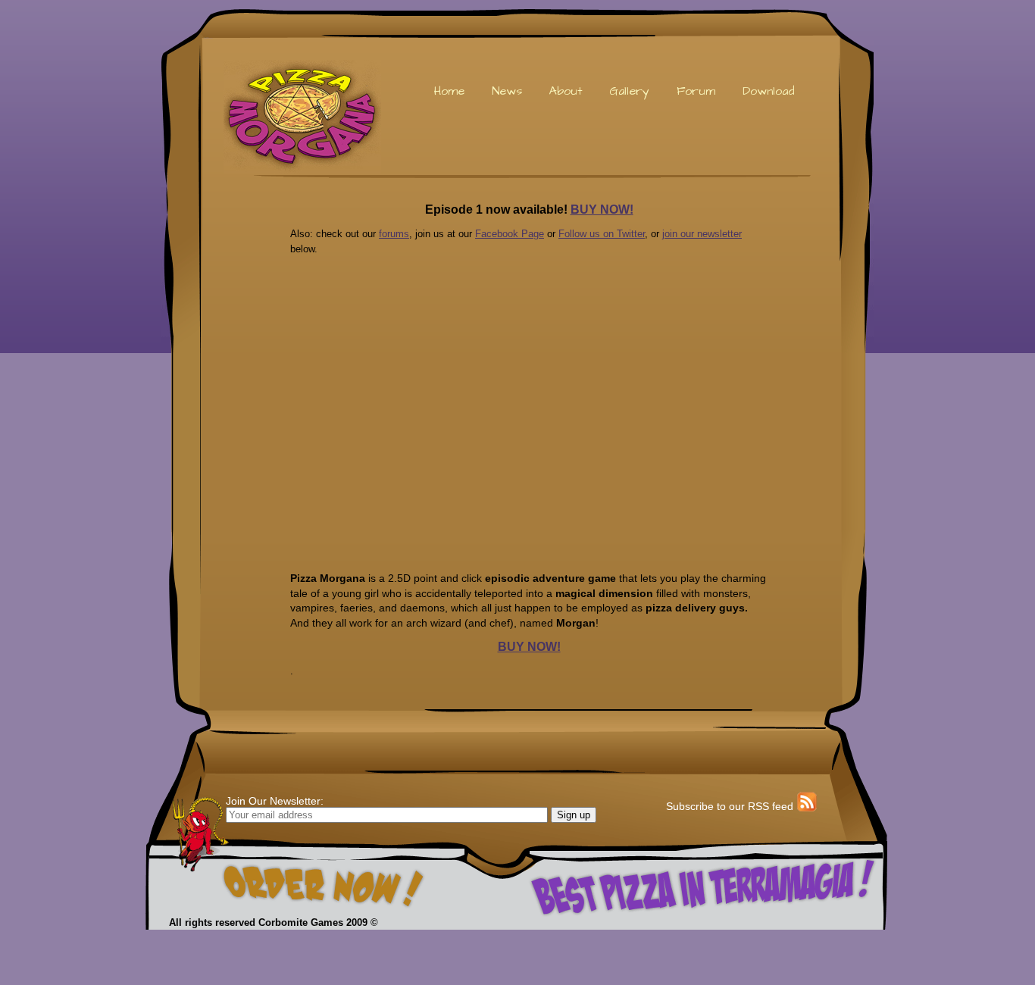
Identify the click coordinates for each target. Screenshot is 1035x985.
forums (394, 233)
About (565, 91)
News (507, 91)
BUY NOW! (602, 209)
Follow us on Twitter (601, 233)
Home (449, 91)
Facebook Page (509, 233)
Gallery (629, 91)
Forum (696, 91)
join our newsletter (702, 233)
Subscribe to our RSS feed (729, 806)
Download (768, 91)
